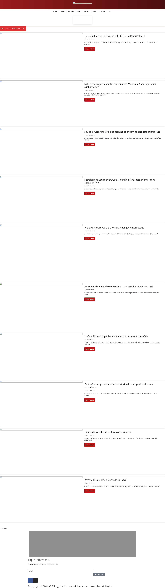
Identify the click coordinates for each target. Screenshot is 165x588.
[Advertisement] (82, 544)
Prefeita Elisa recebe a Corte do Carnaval (105, 479)
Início (55, 11)
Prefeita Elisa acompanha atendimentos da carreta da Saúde (116, 336)
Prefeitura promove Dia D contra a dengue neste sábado (114, 227)
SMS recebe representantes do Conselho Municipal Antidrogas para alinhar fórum (120, 85)
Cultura (62, 11)
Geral (79, 11)
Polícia (102, 11)
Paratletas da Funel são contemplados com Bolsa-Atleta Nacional (118, 286)
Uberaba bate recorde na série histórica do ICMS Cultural (114, 36)
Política (86, 11)
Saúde (95, 11)
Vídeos (110, 11)
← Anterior (3, 528)
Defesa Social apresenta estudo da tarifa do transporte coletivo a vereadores (118, 385)
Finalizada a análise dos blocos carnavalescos (108, 432)
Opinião (71, 11)
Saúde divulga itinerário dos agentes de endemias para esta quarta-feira (122, 131)
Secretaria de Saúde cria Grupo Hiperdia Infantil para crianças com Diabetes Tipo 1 (119, 181)
